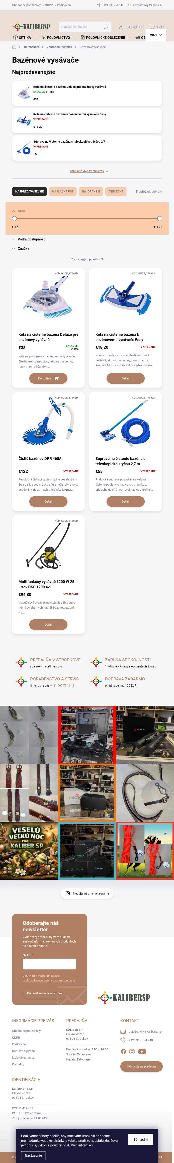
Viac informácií (82, 1145)
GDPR (49, 5)
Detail (125, 378)
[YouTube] (142, 1051)
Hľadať (106, 26)
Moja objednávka (23, 1057)
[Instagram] (132, 1051)
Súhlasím (140, 1140)
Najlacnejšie (62, 191)
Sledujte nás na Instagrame (91, 893)
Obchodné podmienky (26, 5)
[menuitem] (24, 37)
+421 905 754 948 (62, 685)
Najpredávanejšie (29, 191)
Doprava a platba (23, 1051)
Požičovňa (64, 5)
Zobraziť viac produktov (87, 171)
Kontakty (18, 1064)
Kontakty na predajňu (141, 1066)
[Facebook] (123, 1051)
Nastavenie (33, 1155)
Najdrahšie (91, 191)
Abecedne (115, 191)
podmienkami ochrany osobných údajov (49, 980)
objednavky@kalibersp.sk (145, 1031)
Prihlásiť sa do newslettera (44, 993)
